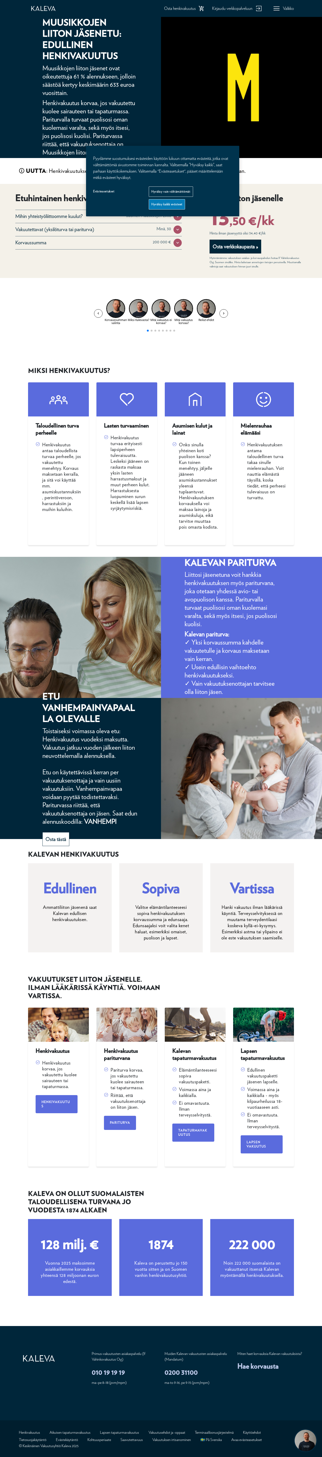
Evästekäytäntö (67, 1439)
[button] (177, 216)
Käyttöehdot (252, 1432)
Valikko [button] (288, 8)
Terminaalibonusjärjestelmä (214, 1432)
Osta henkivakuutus (180, 8)
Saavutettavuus (131, 1439)
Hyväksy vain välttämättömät (170, 191)
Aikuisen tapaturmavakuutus (70, 1432)
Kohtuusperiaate (99, 1439)
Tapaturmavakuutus (192, 1132)
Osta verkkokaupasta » (235, 246)
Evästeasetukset (104, 191)
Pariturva (120, 1122)
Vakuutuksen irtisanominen (171, 1439)
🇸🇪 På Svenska (211, 1439)
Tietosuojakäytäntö (32, 1439)
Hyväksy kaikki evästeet (166, 204)
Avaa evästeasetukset (246, 1439)
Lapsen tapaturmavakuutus (119, 1432)
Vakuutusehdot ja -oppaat (167, 1432)
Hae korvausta (258, 1366)
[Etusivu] (48, 8)
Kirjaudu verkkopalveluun (232, 8)
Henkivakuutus (55, 1104)
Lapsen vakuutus (256, 1144)
